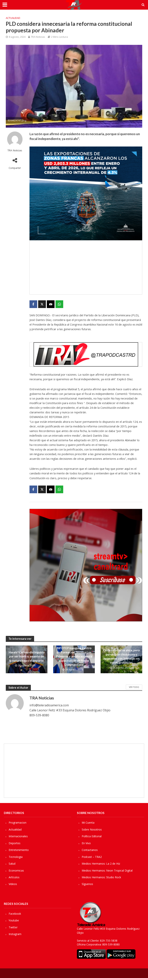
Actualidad (13, 18)
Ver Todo (134, 687)
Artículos (14, 877)
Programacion (17, 822)
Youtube (14, 920)
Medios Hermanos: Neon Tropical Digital (107, 870)
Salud (12, 863)
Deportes (14, 843)
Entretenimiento (19, 850)
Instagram (15, 934)
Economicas (16, 870)
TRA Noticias (38, 37)
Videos (13, 884)
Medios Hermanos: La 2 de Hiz (101, 863)
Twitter (13, 927)
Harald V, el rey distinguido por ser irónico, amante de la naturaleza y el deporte (27, 656)
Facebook (15, 913)
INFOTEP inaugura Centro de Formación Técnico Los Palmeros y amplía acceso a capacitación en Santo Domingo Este (74, 656)
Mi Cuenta (88, 822)
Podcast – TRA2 (92, 857)
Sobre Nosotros (92, 829)
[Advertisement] (86, 267)
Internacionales (18, 836)
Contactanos (90, 850)
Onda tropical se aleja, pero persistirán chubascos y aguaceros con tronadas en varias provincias (121, 656)
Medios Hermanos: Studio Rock (101, 877)
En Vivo (86, 843)
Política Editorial (92, 836)
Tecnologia (16, 857)
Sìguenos (87, 884)
